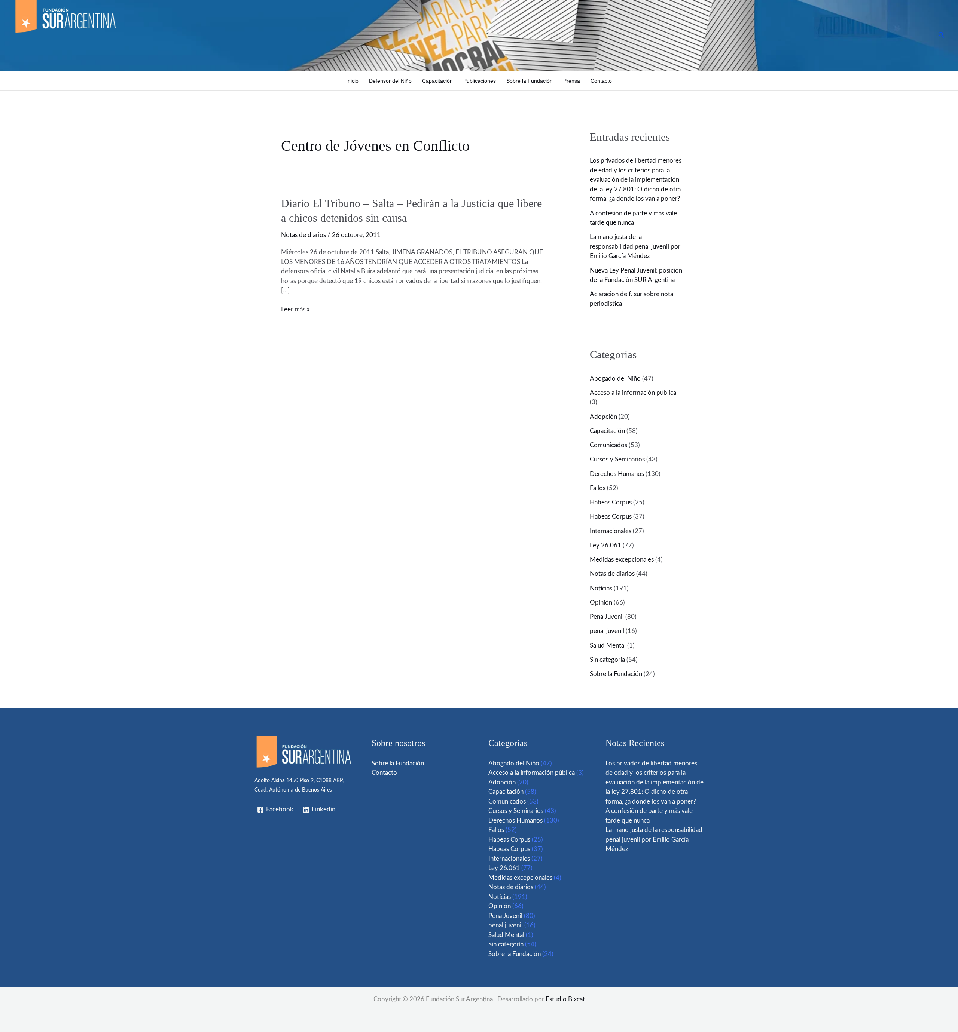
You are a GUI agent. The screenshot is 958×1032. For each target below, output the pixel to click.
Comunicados (608, 445)
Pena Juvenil (607, 617)
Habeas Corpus (611, 502)
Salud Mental (608, 645)
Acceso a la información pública (633, 393)
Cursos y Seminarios (617, 459)
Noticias (601, 588)
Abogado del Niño (615, 378)
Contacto (601, 81)
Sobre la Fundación (529, 81)
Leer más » (295, 309)
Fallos (597, 488)
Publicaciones (479, 81)
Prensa (571, 81)
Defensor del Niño (390, 81)
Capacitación (437, 81)
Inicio (352, 81)
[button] (941, 35)
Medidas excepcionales (622, 559)
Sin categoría (607, 660)
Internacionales (610, 531)
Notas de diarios (303, 235)
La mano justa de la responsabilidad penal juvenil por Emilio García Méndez (635, 246)
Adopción (603, 417)
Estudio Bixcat (565, 999)
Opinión (601, 602)
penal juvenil (607, 631)
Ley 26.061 (605, 545)
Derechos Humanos (617, 474)
